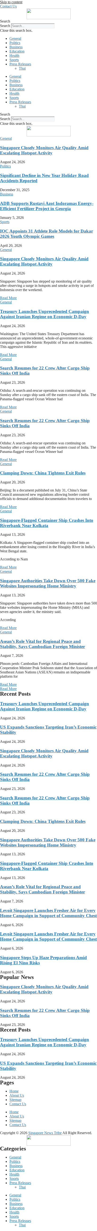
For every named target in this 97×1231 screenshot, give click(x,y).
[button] (48, 21)
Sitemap (15, 1100)
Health (14, 56)
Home (14, 1091)
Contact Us (17, 1104)
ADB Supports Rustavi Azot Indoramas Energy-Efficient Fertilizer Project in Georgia (46, 206)
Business (16, 47)
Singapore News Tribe (45, 1133)
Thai (22, 68)
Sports (14, 60)
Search (5, 26)
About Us (16, 1095)
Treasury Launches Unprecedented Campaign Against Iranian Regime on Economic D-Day (44, 314)
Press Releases (20, 64)
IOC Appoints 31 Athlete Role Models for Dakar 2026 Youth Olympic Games (46, 234)
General (15, 38)
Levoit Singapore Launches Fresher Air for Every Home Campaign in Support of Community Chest (48, 913)
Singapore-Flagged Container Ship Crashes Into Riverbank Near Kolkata (46, 523)
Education (16, 51)
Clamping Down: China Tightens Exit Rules (42, 472)
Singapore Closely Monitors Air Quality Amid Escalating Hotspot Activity (44, 150)
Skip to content (11, 2)
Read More (8, 298)
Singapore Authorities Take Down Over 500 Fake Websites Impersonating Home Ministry (47, 583)
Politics (14, 43)
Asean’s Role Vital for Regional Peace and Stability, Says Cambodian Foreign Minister (42, 644)
